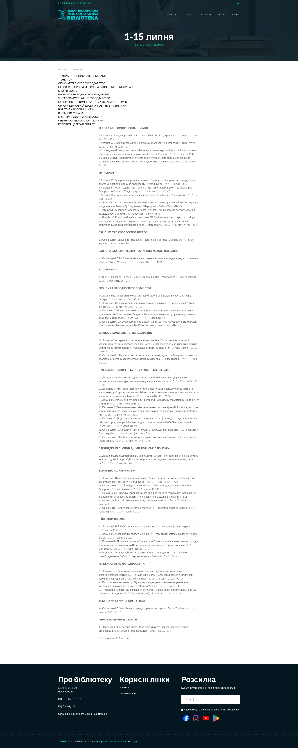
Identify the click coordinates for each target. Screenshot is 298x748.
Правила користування (112, 741)
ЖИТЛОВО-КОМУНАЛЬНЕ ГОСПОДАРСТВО (84, 98)
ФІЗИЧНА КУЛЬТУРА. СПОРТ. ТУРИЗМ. (80, 120)
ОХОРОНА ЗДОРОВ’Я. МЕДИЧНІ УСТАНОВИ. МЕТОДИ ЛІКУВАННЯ (97, 86)
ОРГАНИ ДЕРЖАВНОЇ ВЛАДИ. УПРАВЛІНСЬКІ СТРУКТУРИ (93, 105)
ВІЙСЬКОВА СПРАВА (70, 113)
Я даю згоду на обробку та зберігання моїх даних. (211, 709)
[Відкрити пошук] (238, 3)
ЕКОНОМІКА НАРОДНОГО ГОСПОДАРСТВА (84, 94)
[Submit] (237, 699)
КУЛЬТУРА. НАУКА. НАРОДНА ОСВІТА (80, 116)
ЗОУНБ (62, 741)
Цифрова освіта (128, 693)
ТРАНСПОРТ (66, 79)
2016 (148, 45)
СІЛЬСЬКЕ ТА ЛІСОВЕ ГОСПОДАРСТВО (81, 83)
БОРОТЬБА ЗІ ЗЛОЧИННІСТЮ (76, 109)
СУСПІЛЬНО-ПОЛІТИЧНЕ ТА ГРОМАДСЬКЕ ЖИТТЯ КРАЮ (92, 101)
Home (138, 45)
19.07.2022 (62, 70)
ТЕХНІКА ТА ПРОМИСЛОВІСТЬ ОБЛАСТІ (82, 75)
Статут (133, 741)
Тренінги (124, 687)
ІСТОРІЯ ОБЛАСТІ (68, 90)
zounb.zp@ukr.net (67, 687)
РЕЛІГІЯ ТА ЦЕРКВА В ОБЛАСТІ (76, 124)
